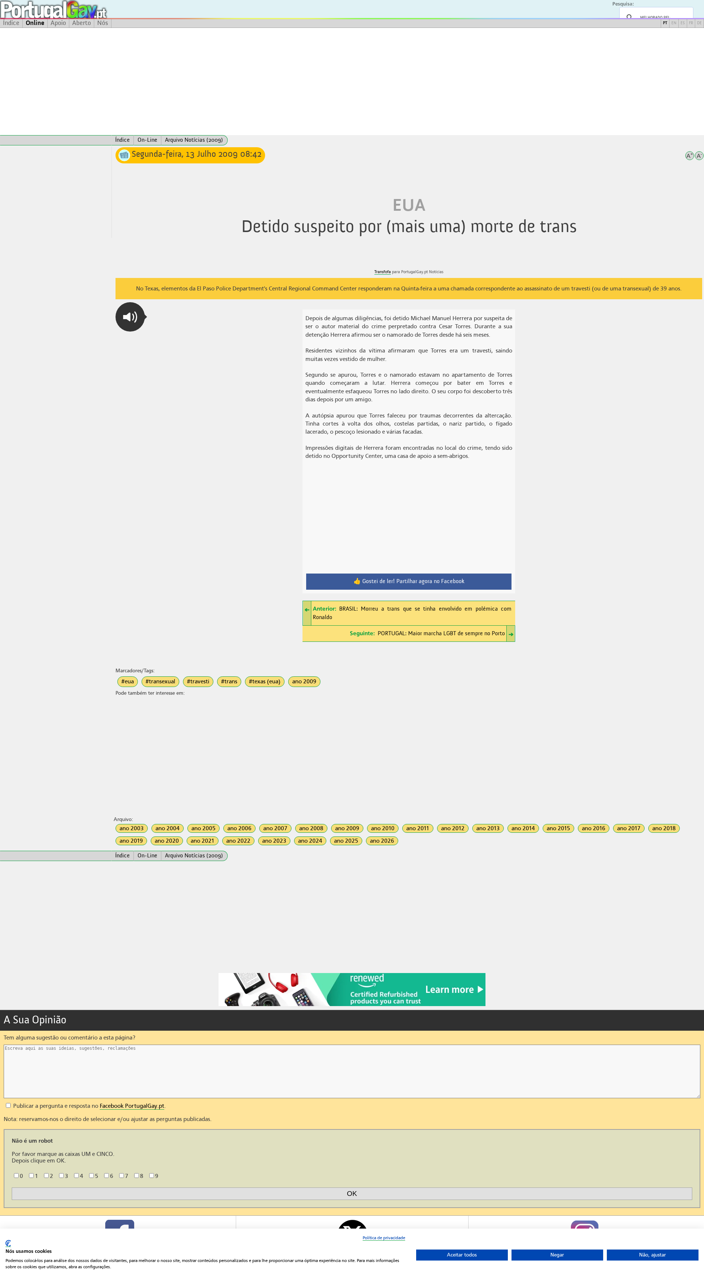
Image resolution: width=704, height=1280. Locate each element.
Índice (11, 23)
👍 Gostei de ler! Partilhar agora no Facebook (409, 582)
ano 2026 (382, 841)
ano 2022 (238, 841)
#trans (229, 681)
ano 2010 (383, 828)
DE (699, 23)
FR (691, 23)
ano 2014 (523, 828)
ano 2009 (304, 681)
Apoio (58, 23)
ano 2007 (275, 828)
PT (665, 23)
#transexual (160, 681)
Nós (102, 23)
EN (673, 23)
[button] (130, 317)
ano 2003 (132, 828)
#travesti (198, 681)
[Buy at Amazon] (352, 1005)
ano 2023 (274, 841)
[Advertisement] (352, 81)
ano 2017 (629, 828)
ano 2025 (346, 841)
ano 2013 (488, 828)
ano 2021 (202, 841)
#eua (127, 681)
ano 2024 (310, 841)
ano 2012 (453, 828)
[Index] (55, 140)
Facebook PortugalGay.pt (132, 1106)
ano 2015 (558, 828)
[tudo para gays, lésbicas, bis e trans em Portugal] (73, 9)
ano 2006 (239, 828)
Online (35, 23)
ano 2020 (167, 841)
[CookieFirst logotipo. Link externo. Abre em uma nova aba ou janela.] (8, 1243)
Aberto (81, 23)
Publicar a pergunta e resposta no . (89, 1106)
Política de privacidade (384, 1237)
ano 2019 (131, 841)
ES (683, 23)
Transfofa (382, 272)
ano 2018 (664, 828)
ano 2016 (593, 828)
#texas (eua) (264, 681)
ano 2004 (167, 828)
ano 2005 (203, 828)
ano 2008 (311, 828)
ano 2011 (417, 828)
